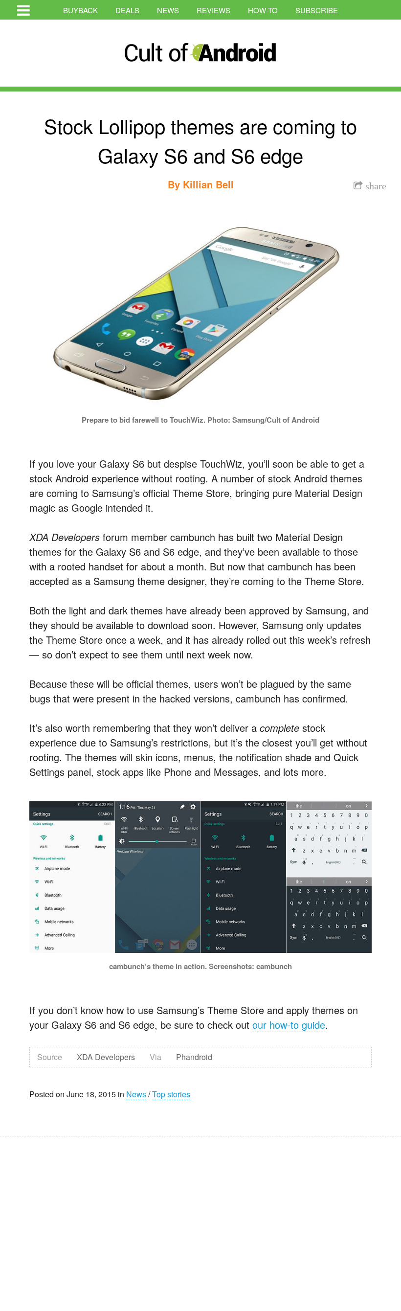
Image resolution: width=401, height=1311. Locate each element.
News (168, 10)
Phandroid (194, 1056)
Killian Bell (208, 184)
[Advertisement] (93, 1217)
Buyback (80, 10)
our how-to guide (288, 1024)
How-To (263, 10)
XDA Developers (106, 1056)
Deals (127, 10)
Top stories (171, 1094)
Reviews (213, 10)
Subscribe (316, 10)
